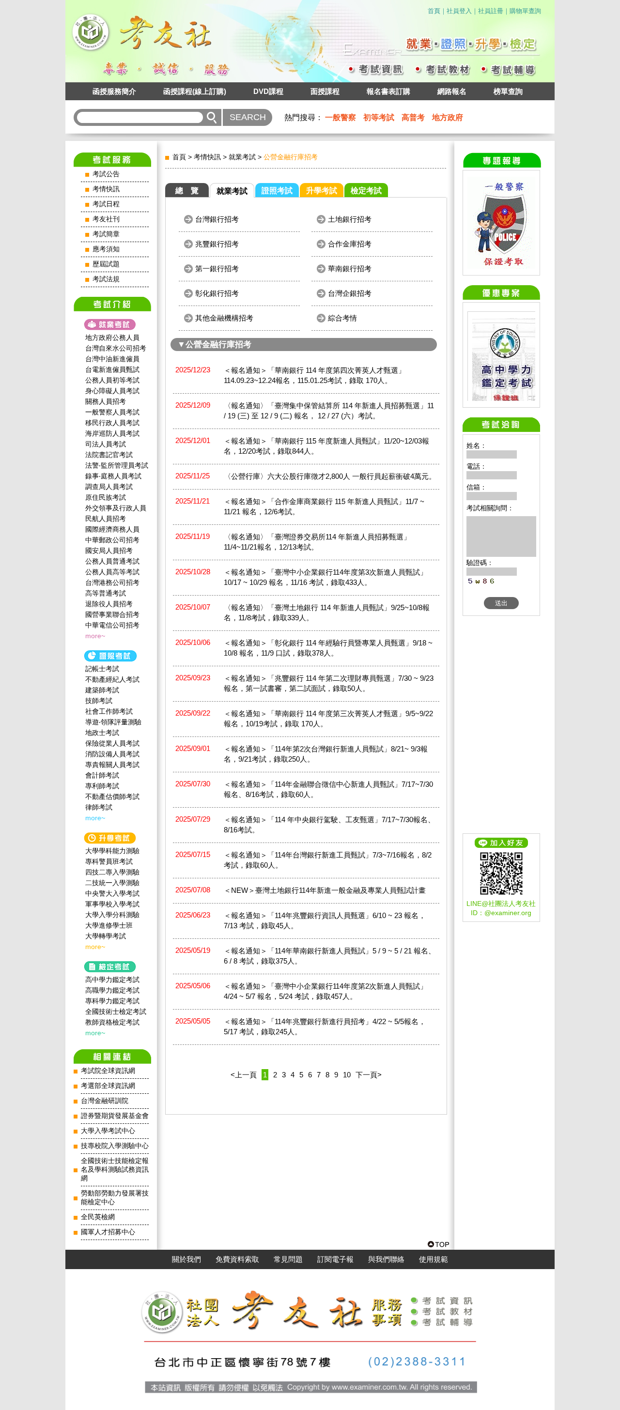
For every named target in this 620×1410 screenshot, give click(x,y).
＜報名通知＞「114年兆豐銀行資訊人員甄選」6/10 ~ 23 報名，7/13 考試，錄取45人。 (325, 920)
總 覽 (187, 190)
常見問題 (288, 1259)
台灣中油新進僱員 (112, 359)
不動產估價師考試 (112, 796)
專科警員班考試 (109, 861)
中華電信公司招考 (112, 625)
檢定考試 (366, 190)
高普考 (413, 117)
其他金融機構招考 (224, 318)
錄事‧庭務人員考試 (113, 476)
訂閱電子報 (335, 1259)
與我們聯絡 (386, 1259)
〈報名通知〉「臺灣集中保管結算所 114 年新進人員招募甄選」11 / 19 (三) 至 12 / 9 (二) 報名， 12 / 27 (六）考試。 (329, 410)
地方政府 (447, 117)
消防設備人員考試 (112, 754)
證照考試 (277, 190)
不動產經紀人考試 (112, 679)
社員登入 (459, 11)
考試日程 (106, 204)
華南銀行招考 (350, 268)
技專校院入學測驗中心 (115, 1145)
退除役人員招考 (109, 604)
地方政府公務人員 (112, 337)
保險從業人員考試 (112, 743)
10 (347, 1075)
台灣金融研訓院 (104, 1100)
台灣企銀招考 (350, 293)
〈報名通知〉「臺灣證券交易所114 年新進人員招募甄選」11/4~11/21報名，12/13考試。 (317, 542)
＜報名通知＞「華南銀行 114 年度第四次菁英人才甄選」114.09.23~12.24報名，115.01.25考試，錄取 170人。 (314, 375)
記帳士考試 (102, 669)
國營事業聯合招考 (112, 614)
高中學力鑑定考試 (112, 979)
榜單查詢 (508, 91)
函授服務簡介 (114, 91)
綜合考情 (342, 318)
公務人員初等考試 (112, 380)
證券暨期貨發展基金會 (115, 1115)
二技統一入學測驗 (112, 883)
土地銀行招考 (350, 219)
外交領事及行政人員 (115, 508)
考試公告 (106, 174)
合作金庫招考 (350, 244)
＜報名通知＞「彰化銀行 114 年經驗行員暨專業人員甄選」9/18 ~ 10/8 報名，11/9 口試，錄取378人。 (328, 648)
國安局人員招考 (109, 550)
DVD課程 (268, 91)
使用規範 (433, 1259)
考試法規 (106, 279)
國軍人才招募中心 (108, 1232)
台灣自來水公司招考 (115, 348)
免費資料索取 (237, 1259)
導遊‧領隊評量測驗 (113, 722)
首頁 (434, 11)
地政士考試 (102, 732)
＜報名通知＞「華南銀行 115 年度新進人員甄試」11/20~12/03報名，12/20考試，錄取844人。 (326, 446)
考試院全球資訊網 (108, 1070)
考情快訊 (106, 189)
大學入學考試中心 (108, 1130)
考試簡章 (106, 234)
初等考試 (378, 117)
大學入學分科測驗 (112, 915)
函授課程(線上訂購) (194, 91)
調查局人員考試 (109, 486)
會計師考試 (102, 775)
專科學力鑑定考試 (112, 1001)
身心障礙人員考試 (112, 391)
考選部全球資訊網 (108, 1085)
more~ (95, 636)
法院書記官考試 (109, 455)
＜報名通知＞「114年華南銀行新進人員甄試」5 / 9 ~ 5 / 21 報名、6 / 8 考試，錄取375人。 (329, 956)
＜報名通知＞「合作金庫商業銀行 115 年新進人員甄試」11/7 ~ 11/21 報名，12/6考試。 (324, 506)
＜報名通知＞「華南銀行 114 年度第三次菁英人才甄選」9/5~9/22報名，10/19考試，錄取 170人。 (328, 718)
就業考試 (242, 157)
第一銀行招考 (217, 268)
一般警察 (340, 117)
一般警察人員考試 (112, 412)
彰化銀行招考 (217, 293)
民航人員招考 (105, 518)
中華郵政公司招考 (112, 540)
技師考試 (98, 701)
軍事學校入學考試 (112, 904)
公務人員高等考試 (112, 572)
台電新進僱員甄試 (112, 369)
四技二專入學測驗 (112, 872)
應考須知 (106, 249)
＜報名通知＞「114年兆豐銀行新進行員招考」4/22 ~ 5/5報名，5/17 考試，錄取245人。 (325, 1026)
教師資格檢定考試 (112, 1022)
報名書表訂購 (388, 91)
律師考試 (98, 807)
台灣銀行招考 (217, 219)
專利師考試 (102, 786)
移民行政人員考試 (112, 423)
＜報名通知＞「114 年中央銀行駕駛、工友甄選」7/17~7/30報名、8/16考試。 (329, 824)
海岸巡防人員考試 (112, 433)
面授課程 (325, 91)
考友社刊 (106, 219)
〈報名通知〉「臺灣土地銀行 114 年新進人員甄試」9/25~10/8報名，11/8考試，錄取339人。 (327, 612)
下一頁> (369, 1075)
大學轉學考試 (105, 936)
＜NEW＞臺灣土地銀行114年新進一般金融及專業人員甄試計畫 (325, 890)
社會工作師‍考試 (109, 711)
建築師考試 (102, 690)
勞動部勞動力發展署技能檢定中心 (115, 1198)
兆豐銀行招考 (217, 244)
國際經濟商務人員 (112, 529)
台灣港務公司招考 (112, 582)
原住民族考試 (105, 497)
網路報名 (451, 91)
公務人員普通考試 (112, 561)
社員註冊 (490, 11)
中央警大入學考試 (112, 893)
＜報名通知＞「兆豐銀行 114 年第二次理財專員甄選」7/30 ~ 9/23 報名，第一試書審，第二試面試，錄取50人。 (329, 683)
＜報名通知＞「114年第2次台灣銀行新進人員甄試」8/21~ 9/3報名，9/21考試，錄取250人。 (326, 754)
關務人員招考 (105, 401)
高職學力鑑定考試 (112, 990)
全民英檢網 (98, 1217)
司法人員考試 (105, 444)
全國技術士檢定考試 (115, 1011)
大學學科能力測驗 (112, 851)
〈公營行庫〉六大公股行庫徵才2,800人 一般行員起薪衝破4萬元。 (330, 476)
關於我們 (186, 1259)
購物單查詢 (525, 11)
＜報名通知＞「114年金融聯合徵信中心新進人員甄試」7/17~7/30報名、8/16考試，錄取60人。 (328, 789)
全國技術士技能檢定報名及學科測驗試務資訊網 (115, 1169)
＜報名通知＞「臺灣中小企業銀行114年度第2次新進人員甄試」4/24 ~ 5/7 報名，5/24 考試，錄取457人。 (325, 991)
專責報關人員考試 (112, 764)
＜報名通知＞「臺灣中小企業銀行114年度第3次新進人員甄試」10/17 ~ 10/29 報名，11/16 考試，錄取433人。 (325, 577)
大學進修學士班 (109, 925)
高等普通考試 (105, 593)
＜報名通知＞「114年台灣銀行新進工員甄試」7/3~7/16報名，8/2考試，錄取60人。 (328, 860)
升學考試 (321, 190)
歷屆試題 (106, 264)
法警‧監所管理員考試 (116, 465)
